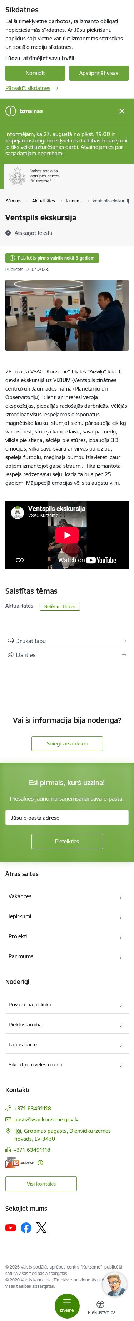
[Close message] (122, 111)
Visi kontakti (41, 1183)
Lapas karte (23, 1044)
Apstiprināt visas (98, 73)
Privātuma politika (30, 1004)
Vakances (20, 896)
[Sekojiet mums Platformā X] (41, 1227)
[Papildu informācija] (40, 1162)
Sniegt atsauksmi (67, 743)
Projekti (18, 936)
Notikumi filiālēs (59, 606)
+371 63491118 (32, 1108)
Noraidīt (35, 73)
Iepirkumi (20, 916)
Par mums (21, 956)
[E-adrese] (19, 1163)
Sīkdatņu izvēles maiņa (36, 1064)
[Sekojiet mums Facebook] (26, 1227)
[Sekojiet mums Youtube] (10, 1227)
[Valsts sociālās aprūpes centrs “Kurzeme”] (61, 184)
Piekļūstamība (25, 1024)
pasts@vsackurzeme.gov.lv (46, 1119)
